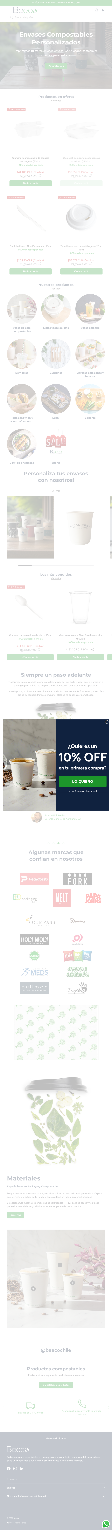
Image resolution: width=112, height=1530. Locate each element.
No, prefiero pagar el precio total (83, 791)
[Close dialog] (106, 721)
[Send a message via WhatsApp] (106, 1524)
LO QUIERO (82, 781)
